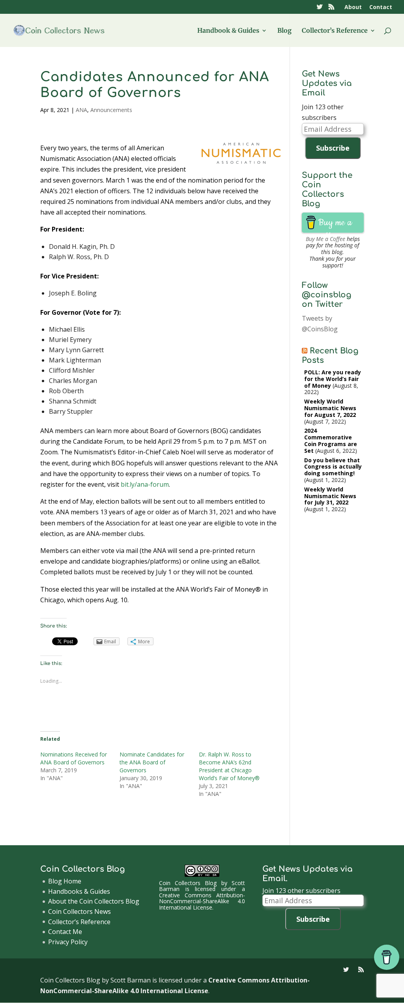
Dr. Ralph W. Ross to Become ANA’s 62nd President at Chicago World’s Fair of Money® (229, 766)
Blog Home (64, 881)
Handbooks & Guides (79, 891)
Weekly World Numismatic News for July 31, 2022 (330, 496)
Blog (284, 31)
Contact (380, 7)
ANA (81, 110)
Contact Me (65, 931)
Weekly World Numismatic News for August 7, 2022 (330, 408)
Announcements (111, 110)
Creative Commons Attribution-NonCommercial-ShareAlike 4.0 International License (202, 901)
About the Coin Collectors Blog (93, 901)
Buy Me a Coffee (325, 239)
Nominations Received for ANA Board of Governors (73, 758)
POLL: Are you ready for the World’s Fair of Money (332, 378)
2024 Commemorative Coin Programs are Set (330, 440)
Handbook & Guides (228, 31)
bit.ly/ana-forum (145, 484)
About (353, 7)
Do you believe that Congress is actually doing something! (333, 466)
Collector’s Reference (335, 31)
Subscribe (333, 148)
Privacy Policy (68, 942)
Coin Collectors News (79, 911)
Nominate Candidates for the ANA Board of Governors (152, 762)
